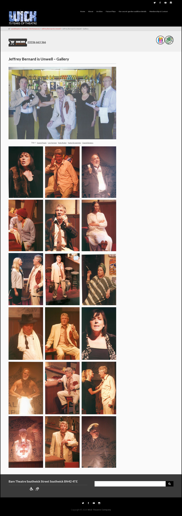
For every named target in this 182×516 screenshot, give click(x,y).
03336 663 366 (37, 42)
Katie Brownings (74, 143)
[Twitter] (154, 3)
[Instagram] (170, 3)
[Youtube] (165, 3)
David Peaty (41, 143)
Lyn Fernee (52, 143)
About (90, 11)
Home (82, 11)
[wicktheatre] (23, 17)
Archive (99, 11)
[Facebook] (160, 3)
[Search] (169, 483)
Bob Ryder (62, 143)
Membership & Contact (158, 11)
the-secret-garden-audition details (132, 11)
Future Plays (111, 11)
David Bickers (87, 143)
